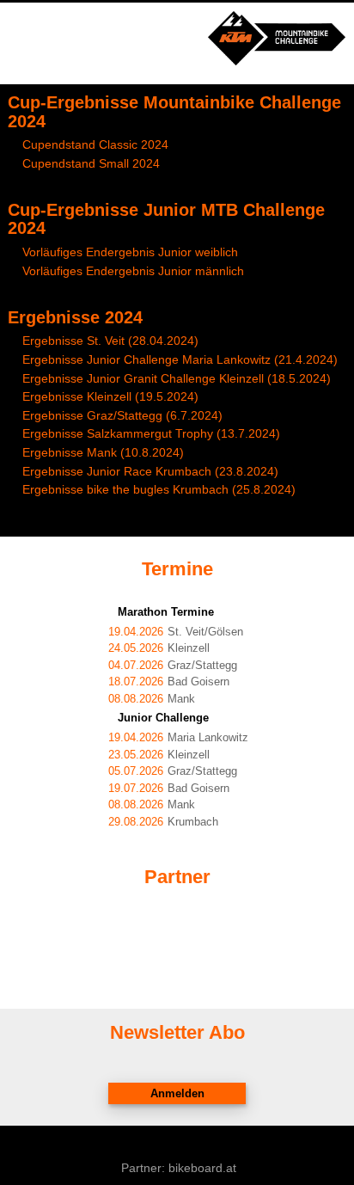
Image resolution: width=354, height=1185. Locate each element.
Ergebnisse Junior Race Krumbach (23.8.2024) (150, 471)
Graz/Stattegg (172, 666)
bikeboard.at (202, 1168)
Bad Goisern (168, 682)
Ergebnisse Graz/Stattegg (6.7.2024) (122, 415)
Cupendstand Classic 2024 (95, 144)
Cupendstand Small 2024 (91, 163)
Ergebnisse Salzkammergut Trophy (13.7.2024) (151, 433)
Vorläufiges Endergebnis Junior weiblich (130, 252)
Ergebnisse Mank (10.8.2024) (103, 452)
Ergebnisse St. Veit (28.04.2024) (110, 340)
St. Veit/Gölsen (175, 632)
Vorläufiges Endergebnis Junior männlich (133, 271)
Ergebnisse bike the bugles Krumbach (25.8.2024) (159, 489)
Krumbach (163, 822)
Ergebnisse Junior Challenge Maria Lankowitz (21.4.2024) (180, 359)
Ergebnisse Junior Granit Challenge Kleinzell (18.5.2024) (176, 378)
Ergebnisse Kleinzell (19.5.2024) (110, 396)
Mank (151, 699)
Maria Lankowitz (178, 738)
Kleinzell (159, 648)
